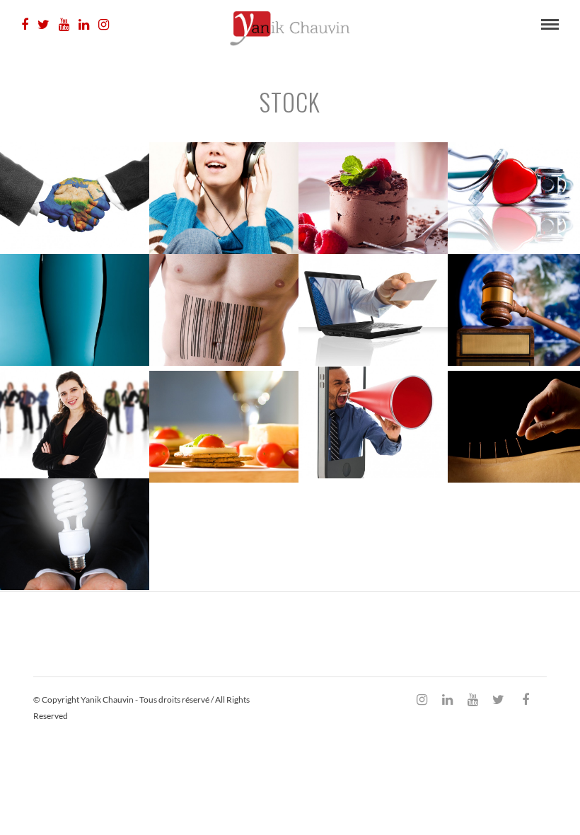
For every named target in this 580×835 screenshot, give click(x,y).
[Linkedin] (84, 24)
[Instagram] (103, 24)
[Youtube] (64, 24)
